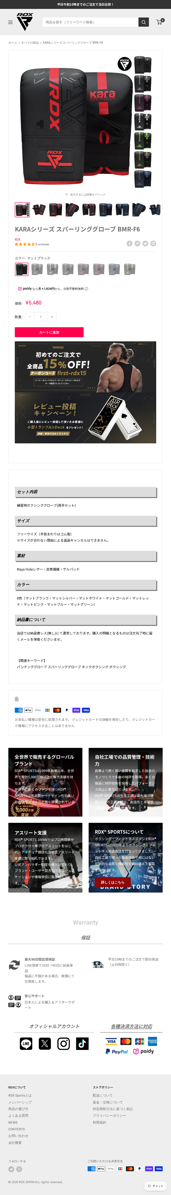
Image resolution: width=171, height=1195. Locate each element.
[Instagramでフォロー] (19, 1169)
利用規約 (99, 1122)
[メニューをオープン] (10, 22)
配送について (103, 1095)
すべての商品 (30, 42)
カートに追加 (49, 332)
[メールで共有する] (153, 243)
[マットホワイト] (52, 269)
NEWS (13, 1122)
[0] (159, 22)
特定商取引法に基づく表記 (113, 1109)
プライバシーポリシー (109, 1115)
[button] (25, 244)
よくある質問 (18, 1115)
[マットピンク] (99, 269)
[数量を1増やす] (52, 316)
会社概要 (15, 1142)
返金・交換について (108, 1102)
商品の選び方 (18, 1109)
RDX (17, 239)
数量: (19, 317)
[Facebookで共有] (129, 243)
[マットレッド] (83, 269)
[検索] (143, 22)
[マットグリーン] (129, 269)
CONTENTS (16, 1129)
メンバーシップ (20, 1102)
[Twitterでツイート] (145, 243)
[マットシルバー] (37, 269)
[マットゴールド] (68, 269)
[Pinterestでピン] (137, 243)
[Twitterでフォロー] (11, 1169)
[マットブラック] (21, 269)
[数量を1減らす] (29, 316)
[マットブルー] (114, 269)
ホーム (12, 42)
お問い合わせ (18, 1136)
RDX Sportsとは (20, 1095)
